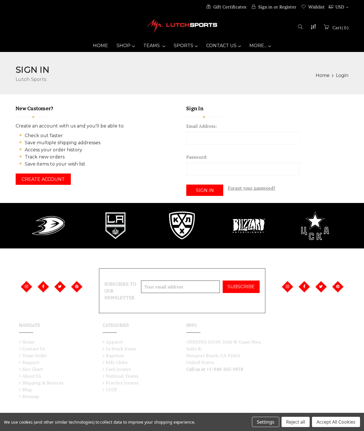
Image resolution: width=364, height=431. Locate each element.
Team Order (34, 355)
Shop (124, 45)
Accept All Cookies (336, 422)
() (340, 27)
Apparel (114, 342)
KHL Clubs (116, 362)
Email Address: (201, 126)
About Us (31, 376)
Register (287, 7)
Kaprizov (115, 355)
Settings (265, 422)
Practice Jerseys (122, 383)
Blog (27, 389)
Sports (183, 45)
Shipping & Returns (42, 383)
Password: (196, 157)
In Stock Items (121, 349)
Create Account (43, 179)
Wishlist (316, 7)
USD (340, 7)
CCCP (111, 389)
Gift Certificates (229, 7)
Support (31, 362)
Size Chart (32, 369)
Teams (152, 45)
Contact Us (221, 45)
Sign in (265, 7)
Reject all (295, 422)
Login (342, 75)
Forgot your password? (251, 188)
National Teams (122, 376)
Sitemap (30, 396)
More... (258, 45)
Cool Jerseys (118, 369)
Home (100, 45)
